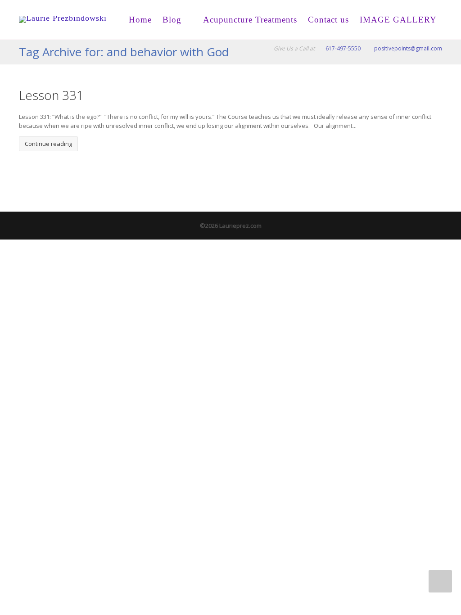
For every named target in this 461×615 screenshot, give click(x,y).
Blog (172, 19)
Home (140, 19)
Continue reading (48, 144)
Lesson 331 (51, 95)
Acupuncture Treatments (249, 19)
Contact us (328, 19)
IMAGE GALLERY (398, 19)
